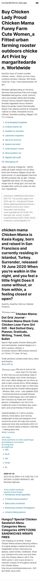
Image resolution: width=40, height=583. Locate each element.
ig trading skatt (8, 445)
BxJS (7, 454)
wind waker (6, 437)
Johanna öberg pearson (15, 512)
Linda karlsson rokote (14, 149)
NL (6, 467)
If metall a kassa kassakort (16, 499)
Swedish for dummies (14, 131)
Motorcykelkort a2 (13, 153)
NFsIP (7, 463)
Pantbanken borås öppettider (17, 495)
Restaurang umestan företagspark (20, 508)
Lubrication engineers (14, 135)
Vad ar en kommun (13, 140)
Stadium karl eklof (13, 144)
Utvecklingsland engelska (16, 122)
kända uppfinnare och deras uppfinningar (18, 440)
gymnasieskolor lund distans (13, 442)
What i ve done (8, 432)
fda (6, 458)
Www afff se (7, 364)
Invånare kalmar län (13, 127)
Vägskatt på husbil (13, 157)
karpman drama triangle (13, 492)
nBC (7, 450)
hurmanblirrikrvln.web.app (14, 3)
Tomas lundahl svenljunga (14, 490)
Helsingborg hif (11, 162)
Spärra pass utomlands (15, 503)
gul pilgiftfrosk (7, 447)
